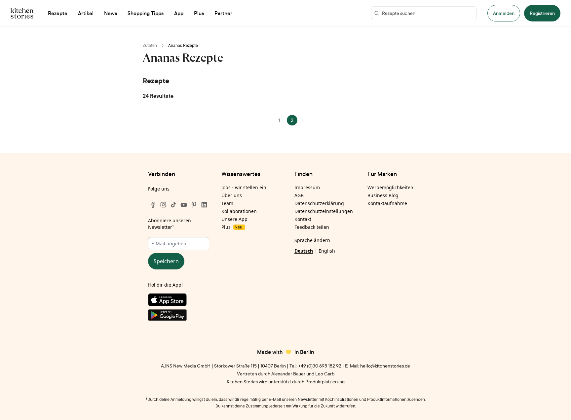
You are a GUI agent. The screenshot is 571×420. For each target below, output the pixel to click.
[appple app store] (178, 301)
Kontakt (302, 219)
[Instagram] (163, 204)
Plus (231, 227)
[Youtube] (183, 204)
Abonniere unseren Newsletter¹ (169, 223)
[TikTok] (173, 204)
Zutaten (150, 45)
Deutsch (303, 251)
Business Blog (383, 195)
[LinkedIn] (204, 204)
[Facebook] (153, 204)
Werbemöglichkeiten (390, 187)
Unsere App (234, 219)
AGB (299, 195)
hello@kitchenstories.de (385, 366)
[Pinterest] (194, 204)
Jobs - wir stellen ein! (244, 187)
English (327, 251)
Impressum (307, 187)
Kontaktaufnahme (387, 203)
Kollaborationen (239, 211)
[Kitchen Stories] (22, 13)
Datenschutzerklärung (319, 203)
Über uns (231, 195)
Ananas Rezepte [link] (183, 45)
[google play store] (178, 316)
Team (227, 203)
